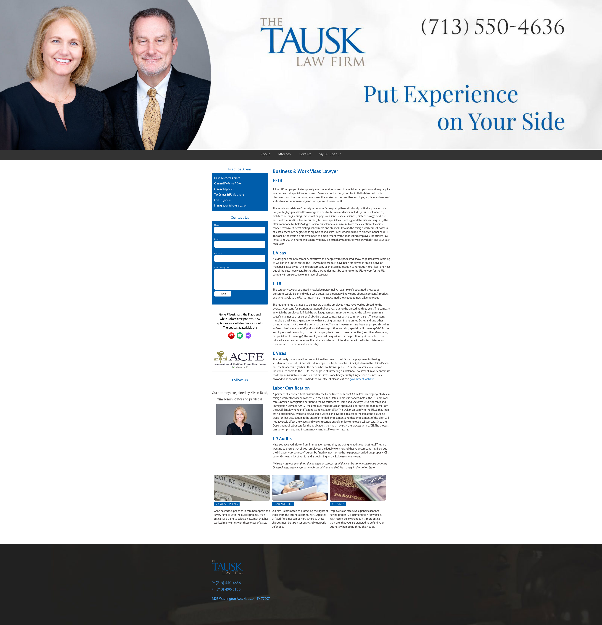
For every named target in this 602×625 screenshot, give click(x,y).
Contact (305, 154)
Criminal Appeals (224, 189)
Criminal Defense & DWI (228, 183)
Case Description (221, 268)
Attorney (284, 154)
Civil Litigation (222, 200)
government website (362, 379)
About (265, 154)
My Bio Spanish (330, 154)
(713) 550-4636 (228, 583)
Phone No (218, 253)
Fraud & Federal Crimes (227, 178)
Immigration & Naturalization (230, 205)
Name (216, 225)
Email (216, 239)
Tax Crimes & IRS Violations (229, 194)
